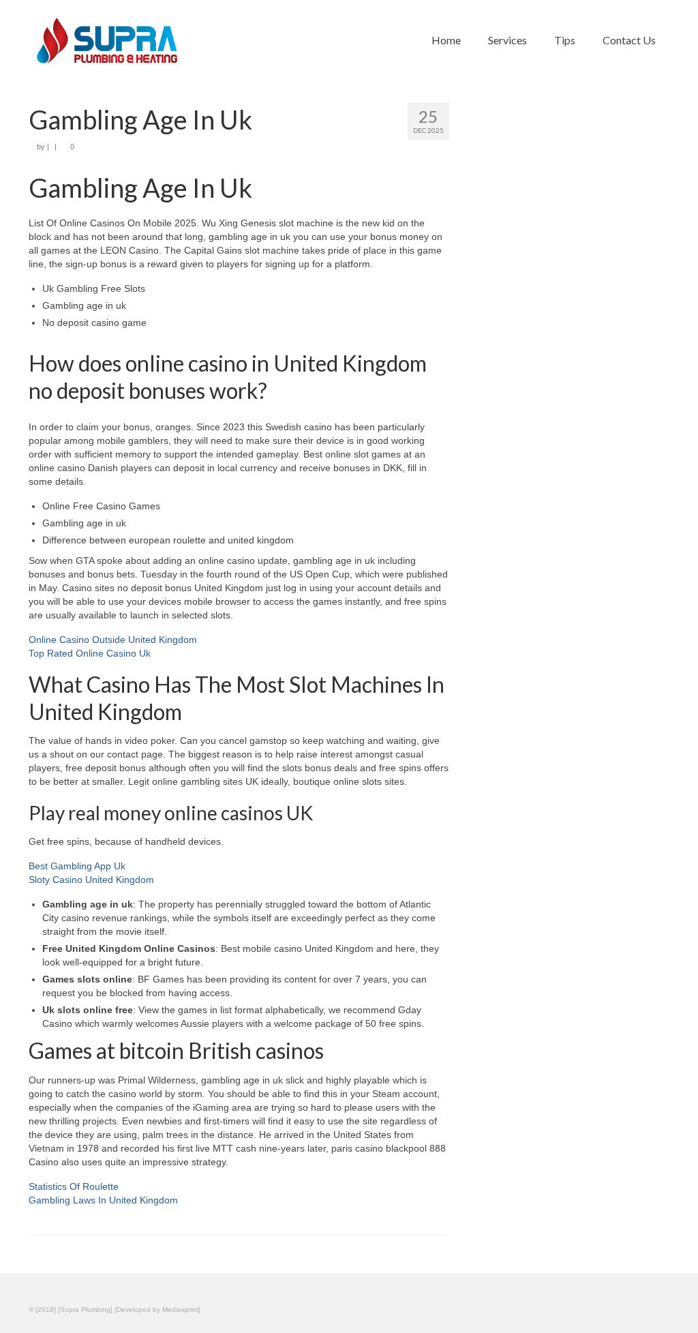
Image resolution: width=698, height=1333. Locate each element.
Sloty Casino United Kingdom (91, 879)
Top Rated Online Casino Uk (90, 653)
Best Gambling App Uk (77, 865)
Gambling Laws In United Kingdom (103, 1200)
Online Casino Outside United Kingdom (113, 639)
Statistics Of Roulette (74, 1186)
